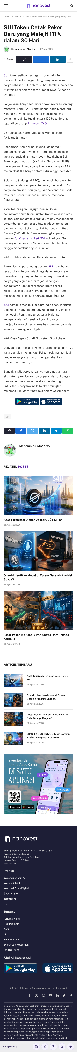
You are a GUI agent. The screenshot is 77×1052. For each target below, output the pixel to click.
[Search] (71, 6)
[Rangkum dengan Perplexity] (44, 1046)
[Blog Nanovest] (38, 6)
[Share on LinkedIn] (58, 59)
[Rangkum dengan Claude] (53, 1046)
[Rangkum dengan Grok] (62, 1046)
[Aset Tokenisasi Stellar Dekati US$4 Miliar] (38, 495)
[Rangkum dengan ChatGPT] (36, 1046)
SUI (6, 75)
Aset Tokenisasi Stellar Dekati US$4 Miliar (33, 520)
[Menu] (6, 6)
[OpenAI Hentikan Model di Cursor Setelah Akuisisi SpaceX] (38, 550)
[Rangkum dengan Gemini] (70, 1046)
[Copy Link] (24, 59)
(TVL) (30, 238)
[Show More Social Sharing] (70, 59)
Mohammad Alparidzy (25, 49)
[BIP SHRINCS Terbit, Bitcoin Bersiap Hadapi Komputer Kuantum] (13, 738)
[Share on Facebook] (41, 59)
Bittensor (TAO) (38, 123)
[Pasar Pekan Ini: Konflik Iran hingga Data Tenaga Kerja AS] (38, 610)
